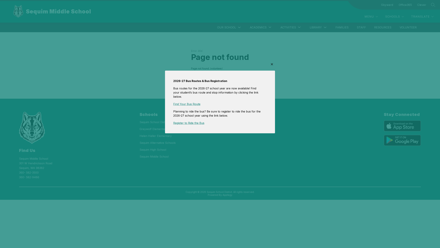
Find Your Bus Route (186, 104)
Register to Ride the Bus (188, 123)
